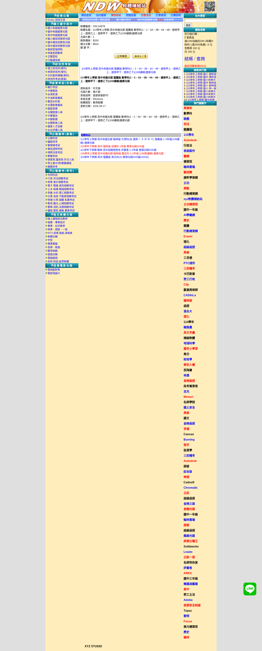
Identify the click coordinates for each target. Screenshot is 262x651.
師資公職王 (191, 541)
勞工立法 (189, 594)
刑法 (186, 124)
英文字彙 (189, 332)
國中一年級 (191, 209)
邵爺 (186, 466)
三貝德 (188, 257)
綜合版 (188, 471)
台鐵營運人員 (55, 112)
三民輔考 (189, 268)
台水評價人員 (55, 129)
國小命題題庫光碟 (58, 28)
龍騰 (186, 225)
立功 (186, 182)
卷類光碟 (189, 509)
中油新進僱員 (55, 97)
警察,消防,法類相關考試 (61, 206)
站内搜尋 (101, 15)
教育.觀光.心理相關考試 (61, 203)
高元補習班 (191, 626)
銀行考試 (53, 87)
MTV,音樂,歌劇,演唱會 (60, 232)
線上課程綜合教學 (58, 218)
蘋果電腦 (53, 243)
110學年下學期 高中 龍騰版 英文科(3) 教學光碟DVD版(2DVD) (114, 157)
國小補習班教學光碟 (59, 38)
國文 (186, 418)
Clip (186, 284)
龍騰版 (188, 129)
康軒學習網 (191, 177)
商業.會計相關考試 (58, 182)
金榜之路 (189, 503)
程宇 (186, 444)
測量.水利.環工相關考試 (61, 192)
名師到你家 (191, 562)
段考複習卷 (191, 386)
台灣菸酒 (53, 94)
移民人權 (189, 364)
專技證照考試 (55, 148)
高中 (186, 589)
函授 (186, 305)
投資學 (188, 450)
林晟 (186, 375)
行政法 (188, 145)
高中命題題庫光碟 (58, 35)
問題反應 (131, 15)
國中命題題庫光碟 (58, 31)
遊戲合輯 (53, 254)
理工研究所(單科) (57, 68)
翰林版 (188, 300)
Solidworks (191, 546)
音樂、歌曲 (54, 247)
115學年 (189, 134)
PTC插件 (189, 263)
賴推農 (188, 327)
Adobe (188, 599)
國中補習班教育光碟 (59, 42)
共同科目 (53, 174)
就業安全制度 (192, 605)
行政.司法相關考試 (58, 178)
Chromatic (191, 487)
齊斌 (186, 476)
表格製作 (189, 150)
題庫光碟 (189, 535)
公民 (186, 493)
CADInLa (190, 295)
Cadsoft (189, 482)
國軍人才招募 (55, 126)
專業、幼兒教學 (56, 225)
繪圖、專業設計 (56, 222)
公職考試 (53, 138)
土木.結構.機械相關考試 (61, 189)
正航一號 (189, 557)
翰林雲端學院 (55, 49)
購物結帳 (116, 15)
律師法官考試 (55, 152)
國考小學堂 (191, 348)
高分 (186, 354)
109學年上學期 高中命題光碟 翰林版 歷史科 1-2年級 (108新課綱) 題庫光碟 (122, 153)
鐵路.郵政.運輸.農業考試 (61, 210)
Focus (188, 621)
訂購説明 (176, 15)
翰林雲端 (189, 166)
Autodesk (190, 140)
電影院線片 (54, 273)
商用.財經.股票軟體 (58, 261)
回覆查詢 (146, 15)
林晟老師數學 (55, 53)
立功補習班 (191, 204)
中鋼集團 (53, 119)
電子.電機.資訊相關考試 (61, 185)
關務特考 (53, 166)
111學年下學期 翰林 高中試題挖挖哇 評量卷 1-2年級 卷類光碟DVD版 (118, 149)
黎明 (186, 615)
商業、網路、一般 (58, 229)
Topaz (188, 610)
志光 (186, 391)
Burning (189, 439)
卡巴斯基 (189, 273)
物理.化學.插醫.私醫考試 (61, 199)
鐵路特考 (53, 141)
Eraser (188, 236)
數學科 (188, 113)
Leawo (188, 551)
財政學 (188, 359)
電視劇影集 (54, 269)
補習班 (188, 161)
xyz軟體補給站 (193, 198)
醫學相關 (53, 250)
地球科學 (189, 343)
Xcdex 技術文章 (56, 19)
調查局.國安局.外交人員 (61, 159)
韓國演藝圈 (191, 583)
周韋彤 (188, 108)
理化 (186, 241)
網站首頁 (86, 15)
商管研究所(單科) (57, 71)
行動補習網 (54, 60)
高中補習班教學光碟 (59, 45)
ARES (188, 573)
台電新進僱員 (55, 105)
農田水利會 (54, 101)
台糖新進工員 (55, 122)
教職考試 (53, 156)
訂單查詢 (161, 15)
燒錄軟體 (189, 337)
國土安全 (189, 407)
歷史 (186, 220)
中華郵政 (53, 90)
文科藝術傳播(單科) (58, 75)
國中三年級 (191, 578)
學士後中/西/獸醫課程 (59, 163)
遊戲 (186, 118)
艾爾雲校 (53, 56)
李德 (186, 428)
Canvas (189, 434)
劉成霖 (188, 172)
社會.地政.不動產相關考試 (62, 196)
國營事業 (53, 108)
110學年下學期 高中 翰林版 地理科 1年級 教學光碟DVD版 (112, 146)
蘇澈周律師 (191, 289)
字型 (50, 240)
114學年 (189, 321)
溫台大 (188, 311)
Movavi (188, 396)
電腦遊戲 (53, 257)
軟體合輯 (53, 236)
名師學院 (189, 402)
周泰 (186, 252)
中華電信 (53, 115)
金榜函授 (189, 380)
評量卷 (188, 567)
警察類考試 (54, 145)
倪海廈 (188, 370)
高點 (186, 188)
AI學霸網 (189, 215)
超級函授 (189, 247)
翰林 (186, 637)
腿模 (186, 156)
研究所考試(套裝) (57, 79)
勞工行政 (189, 279)
